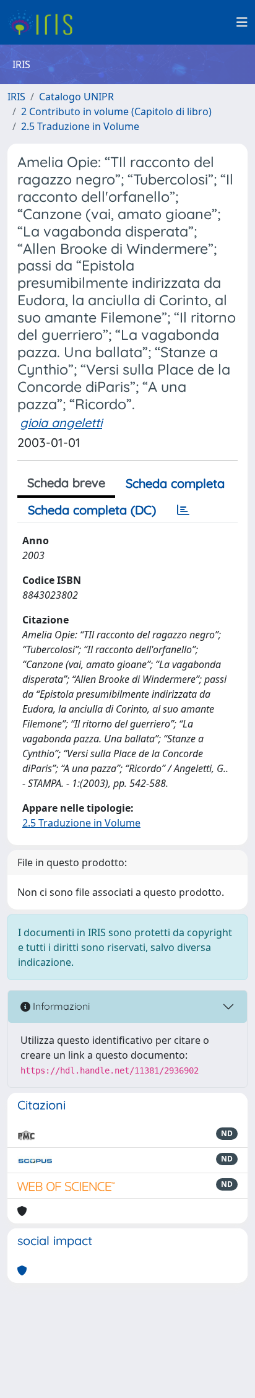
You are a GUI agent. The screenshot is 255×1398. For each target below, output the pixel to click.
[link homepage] (44, 22)
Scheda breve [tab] (66, 482)
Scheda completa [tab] (175, 483)
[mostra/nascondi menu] (242, 22)
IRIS (16, 96)
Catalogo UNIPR (76, 96)
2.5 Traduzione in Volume (80, 126)
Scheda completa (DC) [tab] (92, 510)
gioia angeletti (61, 422)
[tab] (183, 510)
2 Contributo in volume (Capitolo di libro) (116, 111)
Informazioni (60, 1006)
